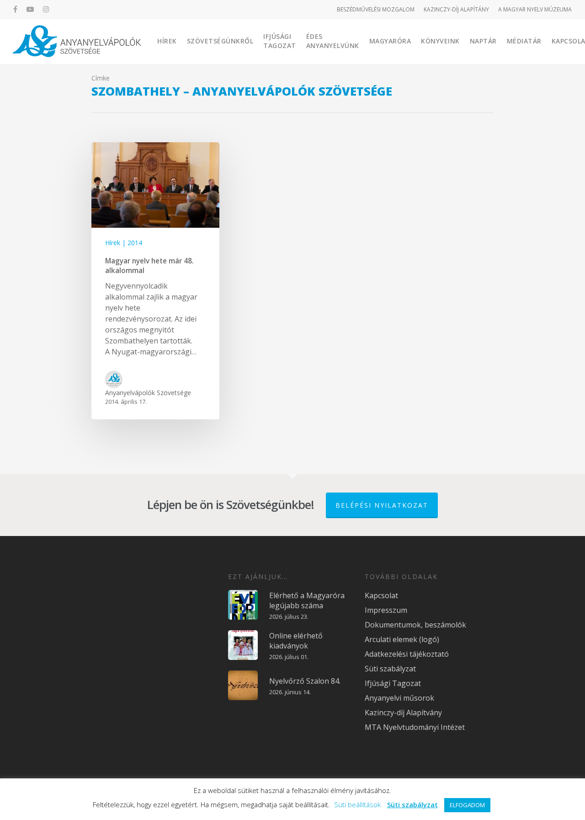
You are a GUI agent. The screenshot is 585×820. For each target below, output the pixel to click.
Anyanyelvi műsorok (399, 698)
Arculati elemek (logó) (402, 639)
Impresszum (386, 610)
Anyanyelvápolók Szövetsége (148, 392)
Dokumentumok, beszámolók (415, 625)
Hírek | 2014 (123, 242)
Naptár (483, 41)
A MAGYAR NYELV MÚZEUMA (535, 9)
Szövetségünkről (220, 41)
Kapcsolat (381, 595)
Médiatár (524, 41)
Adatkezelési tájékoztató (407, 654)
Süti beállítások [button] (357, 804)
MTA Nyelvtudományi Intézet (415, 727)
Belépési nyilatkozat (381, 505)
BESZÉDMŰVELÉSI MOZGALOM (376, 9)
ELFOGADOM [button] (467, 805)
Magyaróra (390, 41)
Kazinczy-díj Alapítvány (403, 712)
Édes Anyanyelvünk (332, 41)
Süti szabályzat (390, 669)
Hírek (167, 41)
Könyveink (440, 41)
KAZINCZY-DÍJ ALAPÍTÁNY (456, 9)
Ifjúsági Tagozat (279, 41)
